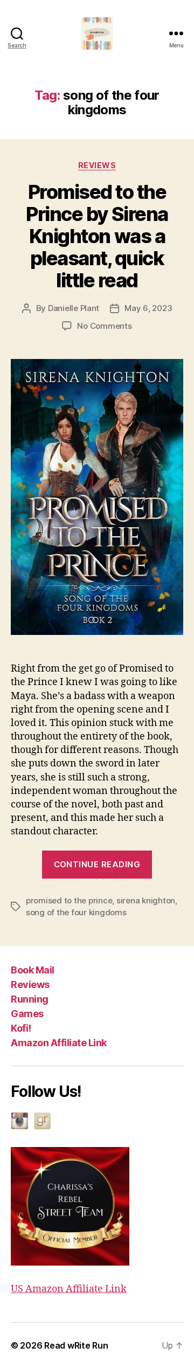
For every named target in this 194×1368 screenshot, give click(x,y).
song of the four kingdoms (76, 912)
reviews (97, 165)
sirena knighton (145, 900)
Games (27, 1013)
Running (29, 999)
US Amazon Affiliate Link (69, 1289)
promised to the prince (69, 900)
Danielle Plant (73, 308)
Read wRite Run (76, 1345)
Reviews (30, 984)
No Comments (104, 326)
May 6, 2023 (148, 308)
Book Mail (32, 970)
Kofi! (21, 1028)
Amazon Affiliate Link (59, 1042)
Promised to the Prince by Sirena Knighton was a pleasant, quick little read (97, 236)
